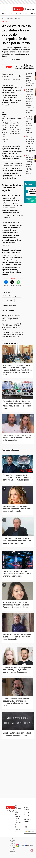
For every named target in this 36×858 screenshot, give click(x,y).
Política (4, 14)
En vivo (21, 9)
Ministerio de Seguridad (9, 305)
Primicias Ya (25, 14)
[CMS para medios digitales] (29, 845)
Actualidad (18, 14)
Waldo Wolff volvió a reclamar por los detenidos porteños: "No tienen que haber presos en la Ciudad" (12, 334)
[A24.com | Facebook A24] (7, 811)
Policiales (33, 14)
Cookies (26, 821)
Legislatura (17, 18)
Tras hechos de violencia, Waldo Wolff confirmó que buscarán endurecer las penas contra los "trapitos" (11, 326)
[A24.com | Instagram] (13, 811)
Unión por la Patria (8, 300)
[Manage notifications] (31, 850)
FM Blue (17, 816)
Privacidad (27, 813)
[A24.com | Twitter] (10, 811)
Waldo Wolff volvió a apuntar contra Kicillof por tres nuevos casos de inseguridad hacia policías (11, 317)
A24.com (17, 806)
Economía (10, 14)
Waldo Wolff (10, 18)
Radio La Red (30, 9)
